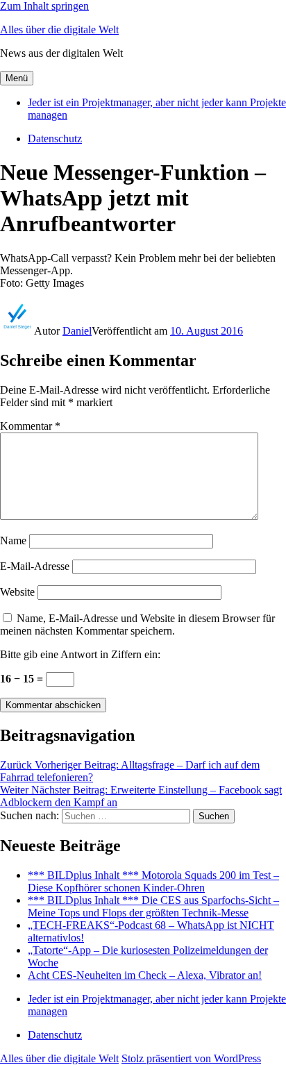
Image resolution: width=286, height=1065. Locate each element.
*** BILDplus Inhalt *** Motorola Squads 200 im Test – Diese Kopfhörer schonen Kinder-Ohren (153, 881)
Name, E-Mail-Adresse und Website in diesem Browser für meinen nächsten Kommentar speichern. (137, 624)
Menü (17, 78)
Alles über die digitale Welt (59, 29)
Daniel (77, 331)
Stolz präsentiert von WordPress (191, 1058)
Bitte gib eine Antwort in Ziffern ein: (80, 654)
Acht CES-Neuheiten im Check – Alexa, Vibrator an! (145, 975)
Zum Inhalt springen (44, 6)
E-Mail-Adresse (34, 566)
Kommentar (30, 426)
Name (13, 540)
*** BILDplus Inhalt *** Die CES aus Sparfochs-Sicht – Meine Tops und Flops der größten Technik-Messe (153, 906)
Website (17, 592)
